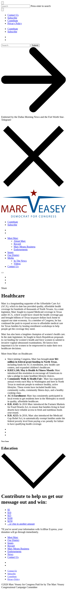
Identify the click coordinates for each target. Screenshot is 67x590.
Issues (10, 252)
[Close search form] (2, 3)
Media (10, 258)
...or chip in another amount (21, 524)
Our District (13, 255)
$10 (9, 512)
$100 (9, 518)
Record (17, 244)
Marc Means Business (24, 246)
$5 (8, 509)
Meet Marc (12, 238)
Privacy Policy (14, 23)
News (10, 554)
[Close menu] (2, 9)
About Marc (20, 241)
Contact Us (13, 15)
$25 (9, 515)
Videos (17, 263)
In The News (20, 260)
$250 (9, 521)
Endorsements (21, 249)
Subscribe (12, 17)
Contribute (12, 20)
